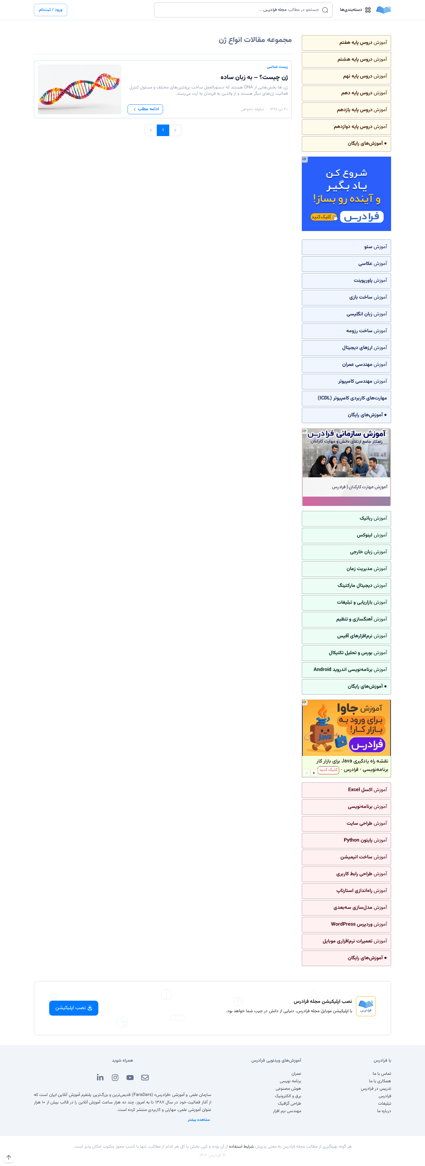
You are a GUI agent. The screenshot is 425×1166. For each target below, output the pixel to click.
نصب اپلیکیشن (70, 1008)
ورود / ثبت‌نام (50, 10)
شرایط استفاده (241, 1146)
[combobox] (239, 10)
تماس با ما (382, 1073)
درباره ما (384, 1111)
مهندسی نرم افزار (287, 1111)
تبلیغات (384, 1103)
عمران (296, 1073)
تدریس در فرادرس (376, 1088)
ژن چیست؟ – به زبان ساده (254, 78)
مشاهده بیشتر (199, 1119)
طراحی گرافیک (289, 1103)
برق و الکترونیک (288, 1096)
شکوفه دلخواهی (252, 109)
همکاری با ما (380, 1081)
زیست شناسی (277, 67)
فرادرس (385, 1096)
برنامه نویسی (290, 1081)
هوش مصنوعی (288, 1088)
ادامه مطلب (148, 109)
